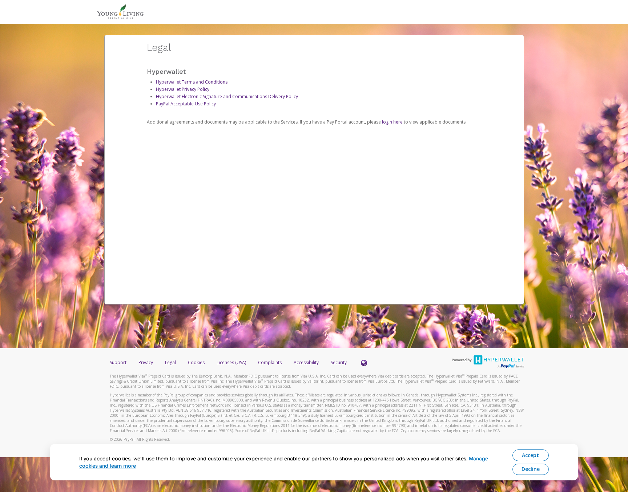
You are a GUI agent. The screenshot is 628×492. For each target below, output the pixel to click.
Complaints (270, 362)
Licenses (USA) (232, 362)
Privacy (145, 362)
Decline (531, 468)
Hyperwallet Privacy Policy (182, 89)
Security (339, 362)
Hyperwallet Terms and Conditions (192, 82)
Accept (530, 455)
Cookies (196, 362)
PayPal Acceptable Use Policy (186, 104)
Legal (170, 362)
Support (118, 362)
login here (392, 122)
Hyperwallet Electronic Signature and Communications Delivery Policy (227, 96)
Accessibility (306, 362)
